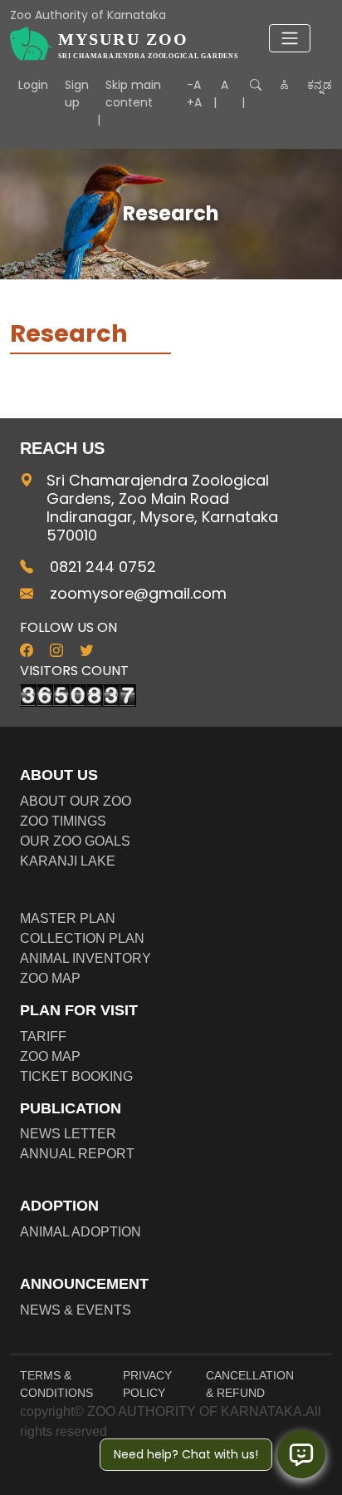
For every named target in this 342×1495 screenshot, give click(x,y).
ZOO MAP (50, 978)
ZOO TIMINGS (63, 821)
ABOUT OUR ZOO (75, 801)
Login (33, 84)
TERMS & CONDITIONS (56, 1384)
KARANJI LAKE (67, 861)
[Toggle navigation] (289, 38)
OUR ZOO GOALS (75, 841)
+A (194, 102)
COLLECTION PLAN (82, 938)
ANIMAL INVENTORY (85, 958)
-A (194, 84)
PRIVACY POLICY (147, 1384)
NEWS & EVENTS (75, 1310)
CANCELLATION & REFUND (250, 1384)
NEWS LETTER (68, 1134)
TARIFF (43, 1036)
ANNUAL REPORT (77, 1154)
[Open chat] (301, 1454)
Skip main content (133, 93)
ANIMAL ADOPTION (80, 1232)
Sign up (77, 93)
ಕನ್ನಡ (319, 84)
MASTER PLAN (67, 918)
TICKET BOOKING (76, 1076)
